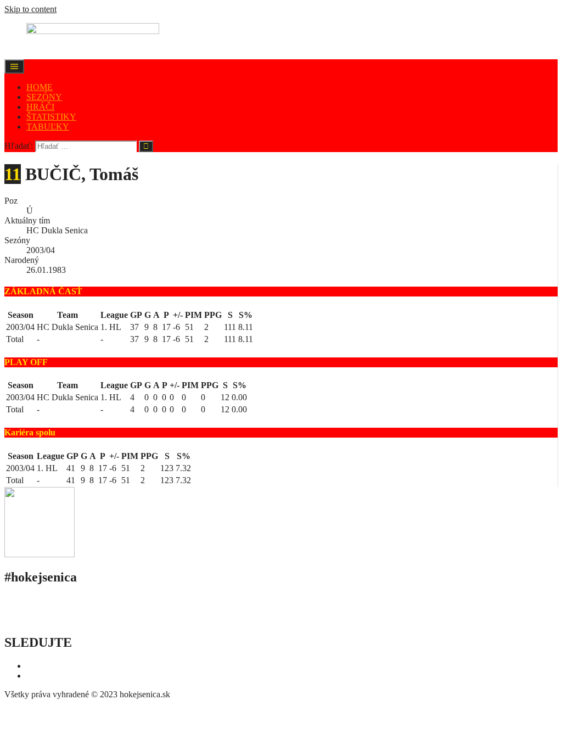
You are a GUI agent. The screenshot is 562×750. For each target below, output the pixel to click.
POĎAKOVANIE (66, 619)
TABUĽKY (47, 126)
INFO (14, 619)
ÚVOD (17, 600)
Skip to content (30, 9)
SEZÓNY (44, 97)
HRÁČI (40, 106)
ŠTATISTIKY (51, 116)
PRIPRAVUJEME (140, 619)
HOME (39, 87)
